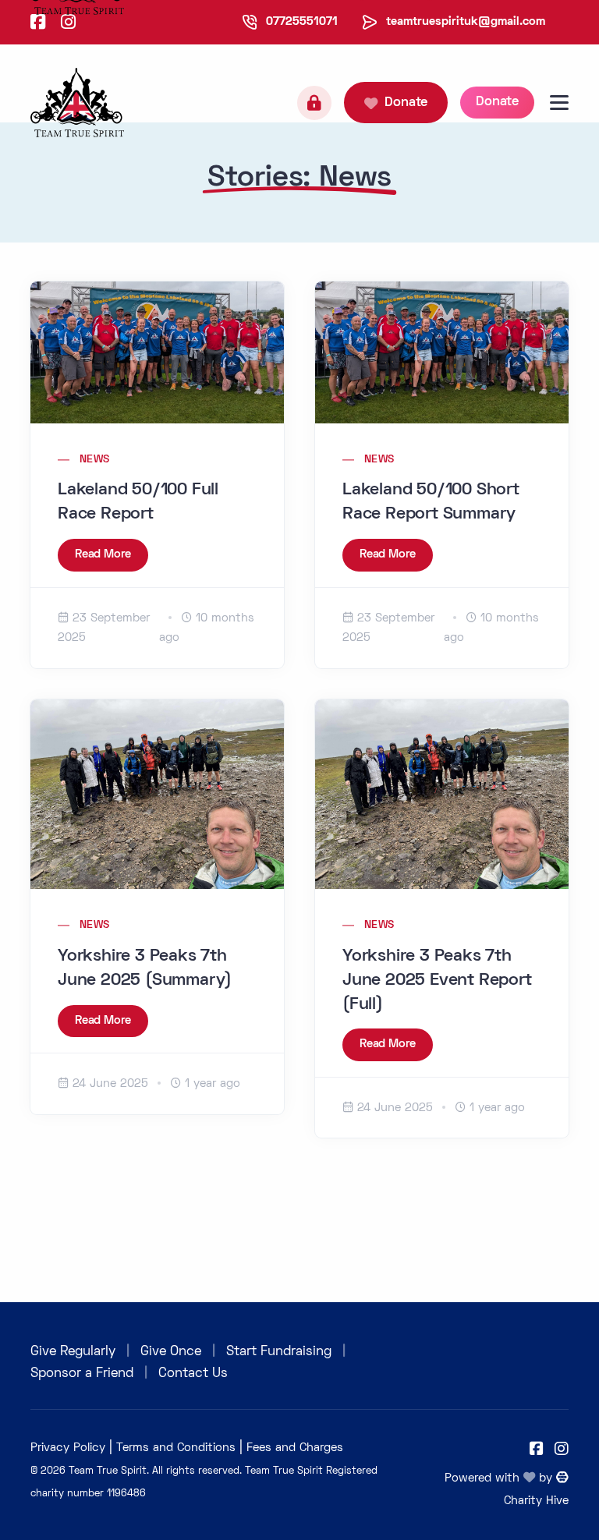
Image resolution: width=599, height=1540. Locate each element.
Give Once (170, 1352)
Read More (103, 554)
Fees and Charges (294, 1448)
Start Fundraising (278, 1352)
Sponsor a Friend (81, 1374)
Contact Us (193, 1374)
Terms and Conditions (176, 1448)
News (95, 460)
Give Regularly (72, 1352)
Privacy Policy (67, 1448)
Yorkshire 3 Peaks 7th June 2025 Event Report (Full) (437, 981)
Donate (406, 103)
